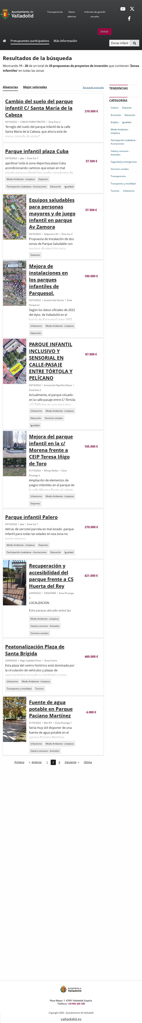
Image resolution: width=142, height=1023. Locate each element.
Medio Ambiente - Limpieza (21, 179)
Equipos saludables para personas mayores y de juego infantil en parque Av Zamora (52, 213)
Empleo (115, 122)
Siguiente (70, 762)
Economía (116, 115)
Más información (65, 41)
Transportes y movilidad (19, 688)
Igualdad (69, 186)
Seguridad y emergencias (124, 161)
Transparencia (55, 11)
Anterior (37, 762)
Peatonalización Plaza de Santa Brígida (34, 650)
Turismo (39, 688)
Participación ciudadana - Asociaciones (27, 186)
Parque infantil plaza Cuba (37, 151)
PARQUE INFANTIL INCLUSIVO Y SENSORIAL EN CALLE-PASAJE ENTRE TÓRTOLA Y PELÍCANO (50, 361)
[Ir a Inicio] (4, 41)
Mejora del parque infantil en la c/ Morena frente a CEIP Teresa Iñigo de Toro (51, 450)
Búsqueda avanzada (93, 87)
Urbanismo (36, 325)
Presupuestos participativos (30, 41)
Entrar (105, 31)
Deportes (43, 179)
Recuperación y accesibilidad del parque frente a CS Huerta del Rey (51, 575)
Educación (55, 186)
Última (88, 762)
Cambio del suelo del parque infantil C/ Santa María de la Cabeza (39, 108)
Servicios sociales (54, 418)
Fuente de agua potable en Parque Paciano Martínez (51, 709)
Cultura (114, 107)
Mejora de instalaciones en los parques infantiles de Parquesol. (48, 279)
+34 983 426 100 (76, 1003)
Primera (19, 762)
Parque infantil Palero (31, 517)
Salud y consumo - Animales (45, 626)
